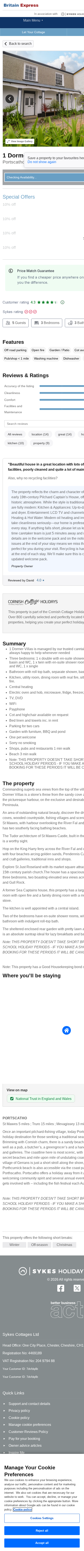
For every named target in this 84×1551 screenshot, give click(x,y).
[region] (42, 1502)
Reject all (42, 1530)
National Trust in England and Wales (44, 1099)
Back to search (20, 43)
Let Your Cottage (33, 32)
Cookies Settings (41, 1518)
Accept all (42, 1543)
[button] (9, 99)
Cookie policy (22, 1509)
